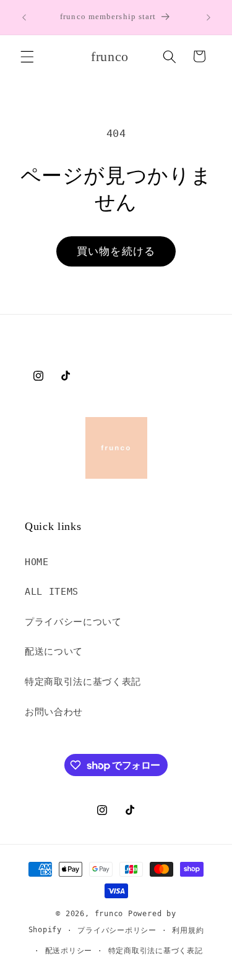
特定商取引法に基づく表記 (83, 681)
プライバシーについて (73, 621)
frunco (109, 913)
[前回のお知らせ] (24, 17)
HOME (37, 562)
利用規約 (188, 930)
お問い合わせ (54, 712)
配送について (54, 651)
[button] (27, 56)
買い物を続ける (116, 251)
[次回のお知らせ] (208, 17)
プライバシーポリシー (117, 930)
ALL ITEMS (52, 591)
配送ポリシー (69, 950)
